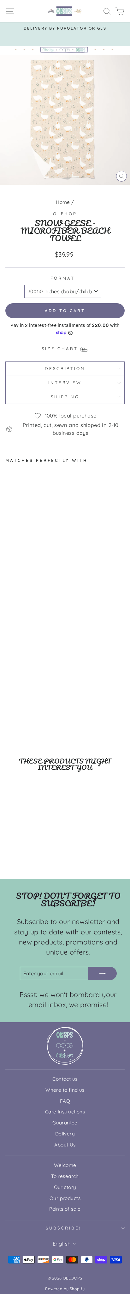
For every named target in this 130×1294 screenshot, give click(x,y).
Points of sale (65, 1209)
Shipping (65, 396)
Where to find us (65, 1090)
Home (63, 202)
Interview (65, 382)
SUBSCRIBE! (63, 1227)
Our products (65, 1198)
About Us (64, 1145)
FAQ (65, 1101)
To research (65, 1176)
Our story (65, 1187)
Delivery (65, 1134)
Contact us (64, 1079)
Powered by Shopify (65, 1288)
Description (65, 368)
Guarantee (65, 1123)
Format (62, 278)
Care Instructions (65, 1112)
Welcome (65, 1165)
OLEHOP (65, 213)
